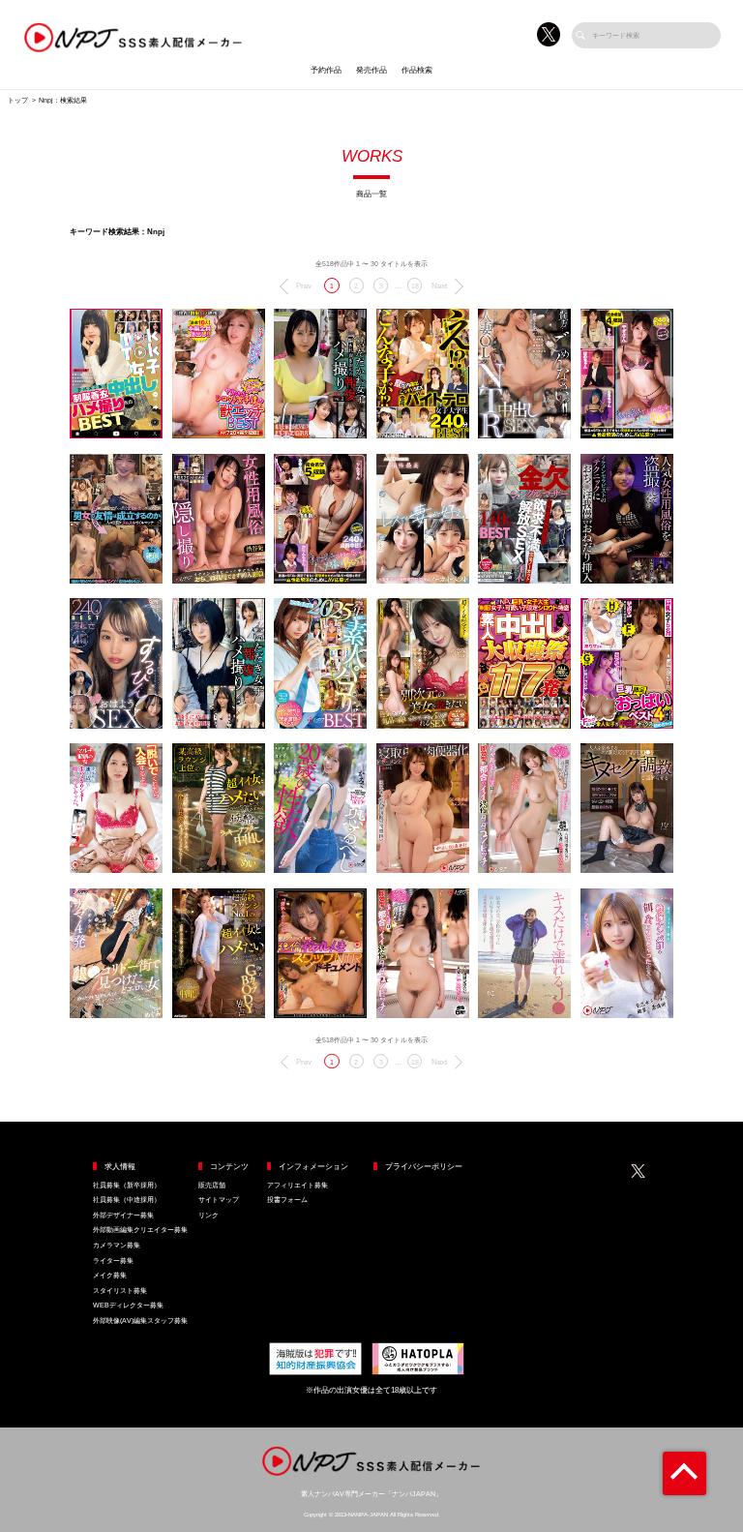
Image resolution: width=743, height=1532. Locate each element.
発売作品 (371, 70)
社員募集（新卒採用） (127, 1185)
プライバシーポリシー (423, 1166)
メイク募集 (110, 1275)
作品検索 (416, 70)
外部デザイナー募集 (123, 1215)
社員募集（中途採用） (127, 1199)
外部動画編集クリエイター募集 (140, 1229)
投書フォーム (287, 1199)
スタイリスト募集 (120, 1290)
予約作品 (326, 70)
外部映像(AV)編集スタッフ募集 (140, 1320)
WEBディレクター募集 (128, 1305)
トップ (18, 100)
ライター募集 (113, 1260)
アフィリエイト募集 (297, 1185)
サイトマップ (218, 1199)
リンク (208, 1215)
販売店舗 (211, 1185)
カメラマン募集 (116, 1245)
